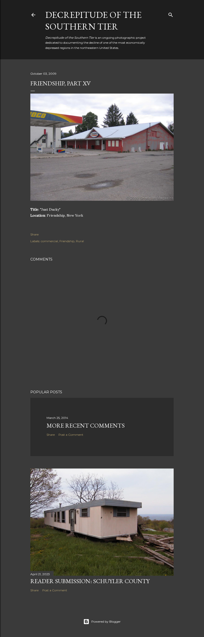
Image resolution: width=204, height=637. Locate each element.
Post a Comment (70, 434)
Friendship (66, 241)
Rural (80, 241)
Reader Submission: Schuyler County (90, 581)
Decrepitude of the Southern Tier (93, 20)
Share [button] (34, 234)
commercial (49, 241)
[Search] (171, 14)
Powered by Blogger (106, 621)
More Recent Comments (86, 425)
